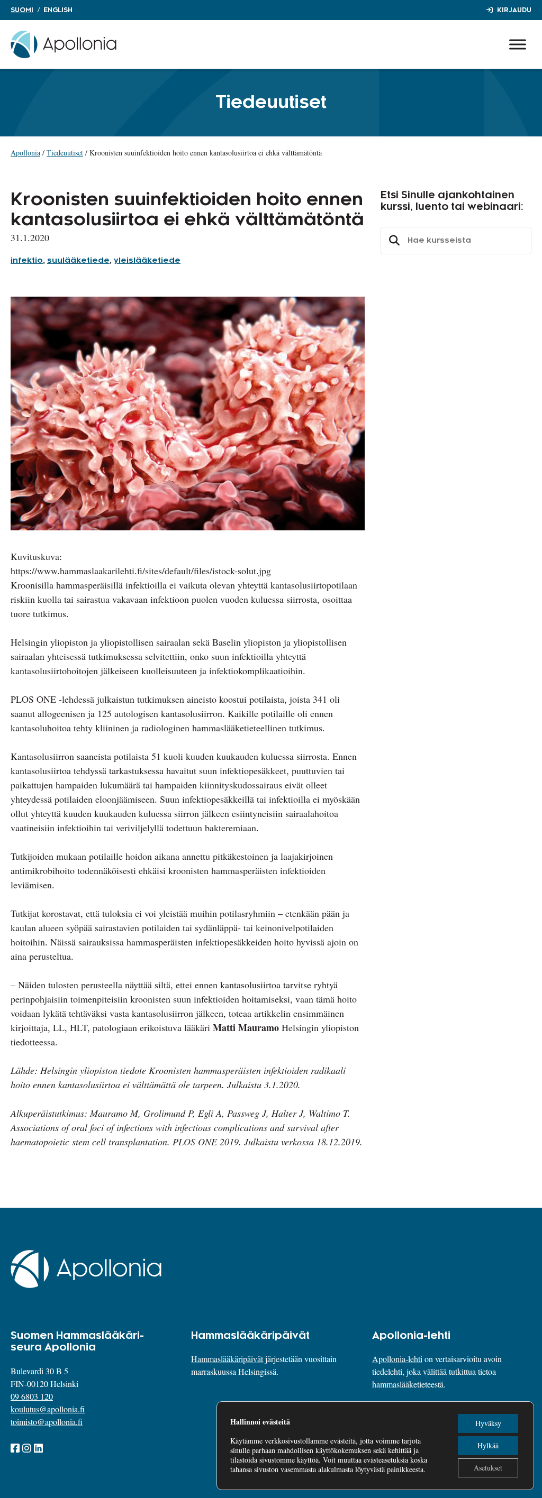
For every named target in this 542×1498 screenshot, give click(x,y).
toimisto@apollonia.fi (47, 1421)
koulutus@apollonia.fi (48, 1408)
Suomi (22, 10)
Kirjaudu (514, 10)
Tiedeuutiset (65, 153)
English (58, 10)
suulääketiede (78, 260)
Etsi (393, 240)
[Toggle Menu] (517, 44)
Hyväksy (488, 1423)
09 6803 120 (32, 1396)
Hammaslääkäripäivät (227, 1358)
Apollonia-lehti (397, 1358)
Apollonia (25, 153)
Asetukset (488, 1468)
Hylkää (488, 1445)
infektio (27, 260)
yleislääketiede (147, 260)
